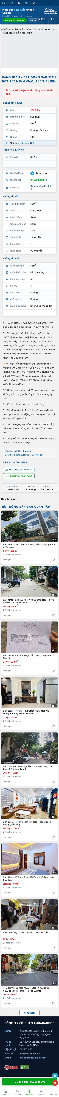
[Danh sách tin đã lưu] (11, 2)
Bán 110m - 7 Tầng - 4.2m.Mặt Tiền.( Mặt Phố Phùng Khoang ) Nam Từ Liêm (26, 712)
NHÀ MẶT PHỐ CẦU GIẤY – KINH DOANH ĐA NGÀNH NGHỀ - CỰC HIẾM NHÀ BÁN (26, 989)
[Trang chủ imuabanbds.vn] (50, 10)
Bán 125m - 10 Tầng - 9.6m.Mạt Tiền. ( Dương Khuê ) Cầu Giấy (29, 545)
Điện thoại (10, 1049)
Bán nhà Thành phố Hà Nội (17, 455)
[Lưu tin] (53, 559)
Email (7, 1057)
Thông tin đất (11, 196)
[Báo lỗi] (55, 1076)
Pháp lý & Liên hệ (13, 149)
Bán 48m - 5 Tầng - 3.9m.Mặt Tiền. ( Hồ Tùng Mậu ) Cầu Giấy (29, 878)
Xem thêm (29, 1012)
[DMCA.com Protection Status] (24, 1067)
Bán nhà (27, 451)
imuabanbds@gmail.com (33, 1057)
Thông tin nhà (11, 258)
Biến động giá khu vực (20, 469)
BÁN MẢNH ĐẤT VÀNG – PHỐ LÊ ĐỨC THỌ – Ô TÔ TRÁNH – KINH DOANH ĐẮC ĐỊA (28, 601)
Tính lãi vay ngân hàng (20, 476)
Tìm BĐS (33, 20)
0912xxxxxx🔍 (39, 179)
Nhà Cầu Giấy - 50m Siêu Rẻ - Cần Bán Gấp (25, 932)
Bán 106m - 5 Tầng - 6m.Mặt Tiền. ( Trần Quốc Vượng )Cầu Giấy (27, 823)
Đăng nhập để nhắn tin (41, 188)
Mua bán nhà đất (13, 451)
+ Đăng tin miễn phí (15, 20)
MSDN (7, 1031)
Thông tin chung (12, 102)
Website (9, 1053)
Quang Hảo (40, 173)
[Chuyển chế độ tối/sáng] (3, 2)
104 (32, 143)
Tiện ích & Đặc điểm (15, 462)
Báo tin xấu (8, 498)
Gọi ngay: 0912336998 (30, 1081)
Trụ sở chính (7, 1043)
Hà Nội (23, 143)
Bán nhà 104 (37, 455)
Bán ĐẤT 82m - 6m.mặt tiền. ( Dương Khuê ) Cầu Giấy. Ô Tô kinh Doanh (28, 767)
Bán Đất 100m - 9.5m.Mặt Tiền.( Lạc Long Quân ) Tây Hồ (28, 656)
